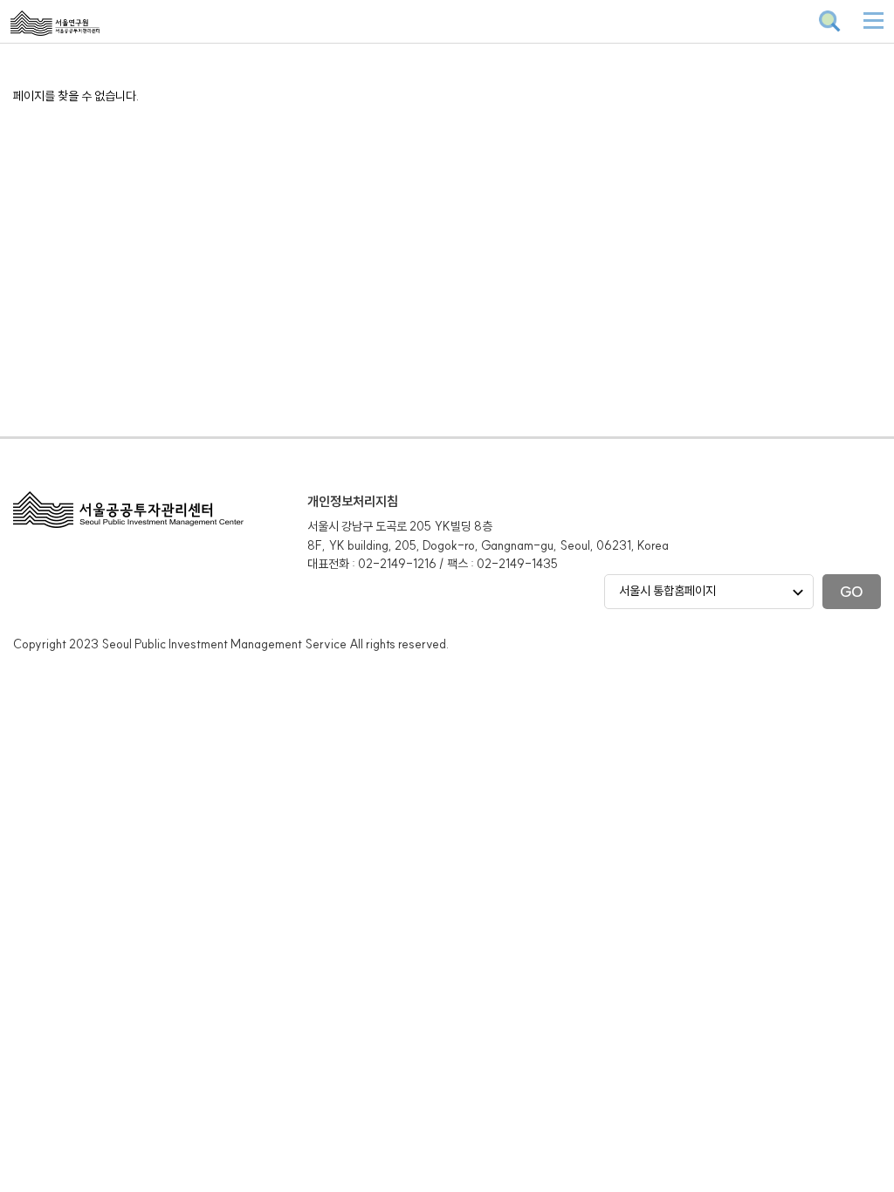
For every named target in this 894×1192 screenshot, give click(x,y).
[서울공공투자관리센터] (96, 34)
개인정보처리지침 (352, 501)
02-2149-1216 (397, 564)
